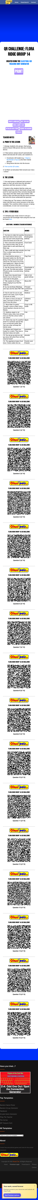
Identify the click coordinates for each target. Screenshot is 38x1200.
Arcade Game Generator (8, 1114)
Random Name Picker (7, 1105)
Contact (33, 2)
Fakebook (3, 1111)
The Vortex (4, 1120)
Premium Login (9, 2)
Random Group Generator (9, 1108)
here (10, 219)
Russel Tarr (16, 1161)
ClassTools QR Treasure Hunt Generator (20, 62)
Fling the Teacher (6, 1117)
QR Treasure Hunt (6, 1123)
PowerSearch (25, 2)
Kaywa (17, 160)
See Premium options (12, 1195)
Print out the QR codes (11, 166)
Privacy (34, 1164)
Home (16, 2)
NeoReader (10, 160)
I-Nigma (27, 158)
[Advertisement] (19, 22)
